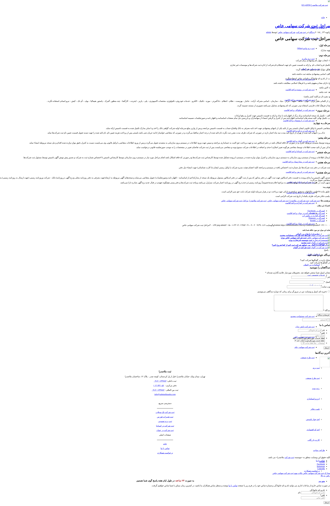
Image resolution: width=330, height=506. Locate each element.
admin (268, 32)
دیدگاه (326, 310)
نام (328, 277)
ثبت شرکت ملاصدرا (257, 201)
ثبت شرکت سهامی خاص (278, 201)
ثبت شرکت (301, 32)
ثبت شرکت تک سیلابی (165, 412)
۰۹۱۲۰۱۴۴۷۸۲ (160, 381)
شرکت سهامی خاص (286, 32)
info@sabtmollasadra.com (165, 394)
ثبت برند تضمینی (165, 421)
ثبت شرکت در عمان (165, 430)
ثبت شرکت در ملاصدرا (299, 201)
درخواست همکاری (165, 453)
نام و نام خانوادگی (317, 490)
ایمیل (327, 282)
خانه (165, 444)
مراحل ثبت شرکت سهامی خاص (302, 25)
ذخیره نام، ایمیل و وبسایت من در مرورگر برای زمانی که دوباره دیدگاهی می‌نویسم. (292, 291)
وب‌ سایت (326, 287)
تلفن (322, 333)
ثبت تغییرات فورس (165, 417)
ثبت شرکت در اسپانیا (165, 426)
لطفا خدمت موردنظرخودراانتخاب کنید (309, 338)
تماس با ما (165, 448)
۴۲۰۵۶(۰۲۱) (159, 385)
